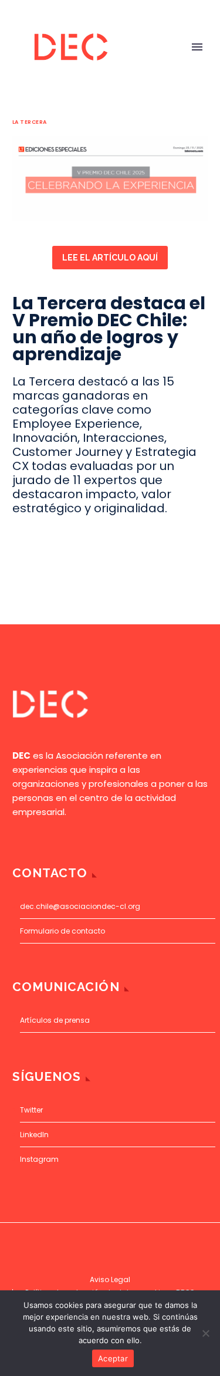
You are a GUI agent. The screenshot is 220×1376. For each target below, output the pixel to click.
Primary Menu (197, 47)
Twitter (31, 1110)
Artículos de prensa (55, 1020)
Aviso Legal (110, 1279)
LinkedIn (34, 1135)
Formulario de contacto (62, 931)
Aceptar (113, 1358)
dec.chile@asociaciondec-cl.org (80, 906)
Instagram (39, 1159)
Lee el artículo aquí (110, 257)
